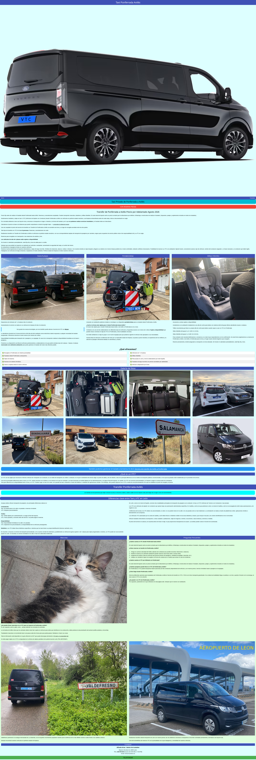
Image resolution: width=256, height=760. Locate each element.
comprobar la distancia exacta (61, 224)
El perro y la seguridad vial (61, 636)
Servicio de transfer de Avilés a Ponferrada (151, 469)
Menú (2, 198)
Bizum (67, 329)
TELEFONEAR (128, 757)
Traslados (252, 198)
